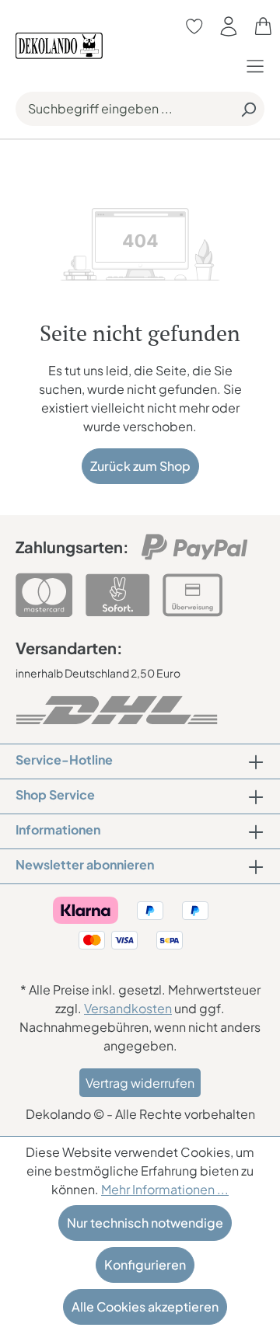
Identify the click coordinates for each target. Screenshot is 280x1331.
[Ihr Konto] (229, 26)
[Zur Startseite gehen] (59, 44)
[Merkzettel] (194, 26)
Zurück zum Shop (140, 466)
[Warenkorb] (263, 26)
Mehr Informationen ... (165, 1189)
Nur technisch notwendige (145, 1222)
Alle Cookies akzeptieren (145, 1306)
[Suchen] (248, 109)
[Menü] (259, 65)
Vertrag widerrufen (140, 1083)
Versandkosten (128, 1008)
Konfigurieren (145, 1264)
